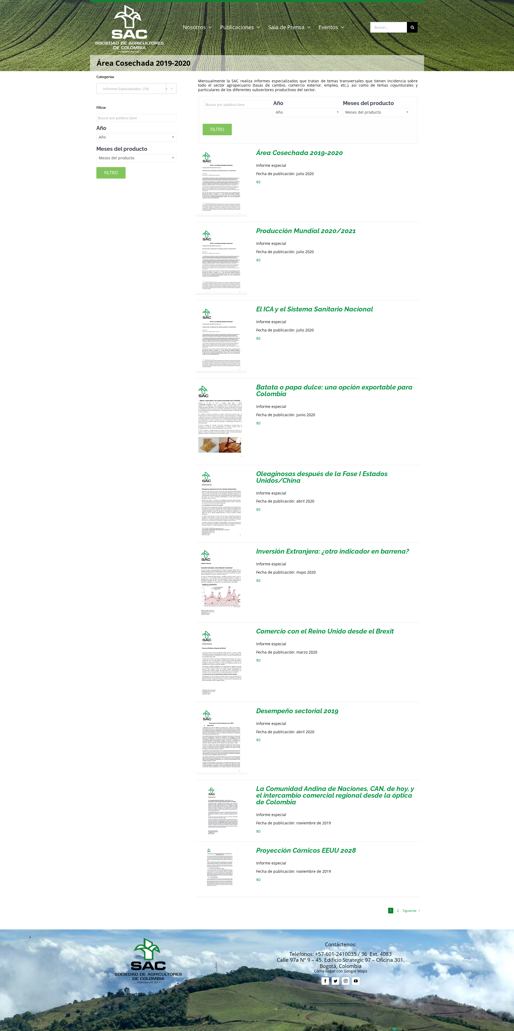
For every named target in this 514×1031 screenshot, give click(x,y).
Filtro (217, 129)
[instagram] (345, 981)
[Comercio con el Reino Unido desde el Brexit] (221, 629)
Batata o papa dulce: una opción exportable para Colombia (334, 390)
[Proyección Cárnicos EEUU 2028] (221, 849)
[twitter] (335, 981)
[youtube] (356, 981)
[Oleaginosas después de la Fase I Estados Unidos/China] (221, 472)
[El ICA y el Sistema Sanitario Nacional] (221, 307)
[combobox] (136, 88)
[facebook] (325, 981)
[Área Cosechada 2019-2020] (221, 151)
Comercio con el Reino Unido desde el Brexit (325, 631)
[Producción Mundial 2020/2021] (221, 229)
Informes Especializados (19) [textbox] (134, 88)
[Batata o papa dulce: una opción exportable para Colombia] (221, 385)
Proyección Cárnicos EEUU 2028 (306, 850)
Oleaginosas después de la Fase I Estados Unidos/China (322, 477)
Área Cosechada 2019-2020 (299, 153)
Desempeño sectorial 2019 (297, 711)
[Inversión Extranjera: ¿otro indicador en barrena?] (221, 550)
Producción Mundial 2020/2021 (306, 231)
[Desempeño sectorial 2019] (221, 709)
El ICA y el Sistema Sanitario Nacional (314, 309)
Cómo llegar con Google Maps (340, 971)
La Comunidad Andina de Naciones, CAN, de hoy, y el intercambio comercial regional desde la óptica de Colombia (335, 795)
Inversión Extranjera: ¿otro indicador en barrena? (332, 551)
